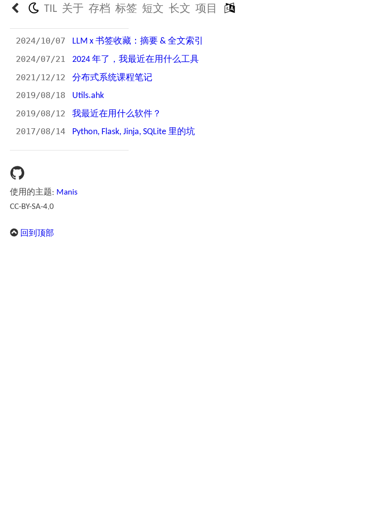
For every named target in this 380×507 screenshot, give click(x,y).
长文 (179, 9)
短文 (153, 9)
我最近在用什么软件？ (116, 114)
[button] (229, 9)
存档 (99, 9)
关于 (73, 9)
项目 (206, 9)
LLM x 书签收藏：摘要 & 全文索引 (137, 41)
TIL (50, 9)
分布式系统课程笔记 (112, 78)
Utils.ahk (88, 96)
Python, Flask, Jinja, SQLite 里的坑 (133, 132)
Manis (67, 192)
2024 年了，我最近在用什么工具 (135, 59)
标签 (126, 9)
